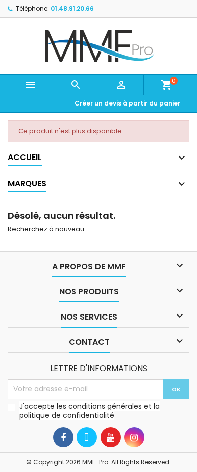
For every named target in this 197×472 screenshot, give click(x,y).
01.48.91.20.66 (72, 8)
